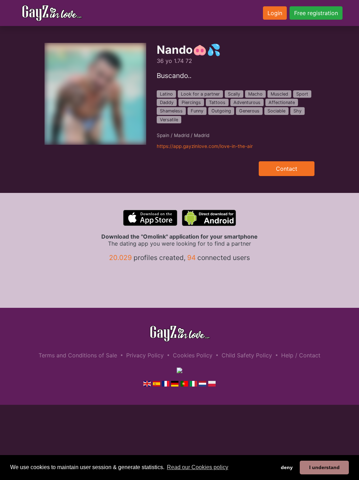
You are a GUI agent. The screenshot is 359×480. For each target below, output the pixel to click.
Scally (234, 94)
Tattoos (217, 102)
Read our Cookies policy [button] (197, 467)
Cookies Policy (192, 355)
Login (274, 13)
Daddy (167, 102)
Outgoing (221, 110)
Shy (297, 110)
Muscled (279, 94)
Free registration (316, 13)
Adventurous (246, 102)
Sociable (276, 110)
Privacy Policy (145, 355)
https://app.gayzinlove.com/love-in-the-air (205, 146)
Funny (197, 110)
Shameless (171, 110)
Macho (255, 94)
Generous (249, 110)
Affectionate (282, 102)
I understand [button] (324, 467)
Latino (166, 94)
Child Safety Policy (247, 355)
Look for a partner (200, 94)
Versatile (169, 119)
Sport (302, 94)
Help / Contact (300, 355)
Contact (286, 168)
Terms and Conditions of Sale (78, 355)
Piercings (191, 102)
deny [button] (287, 467)
